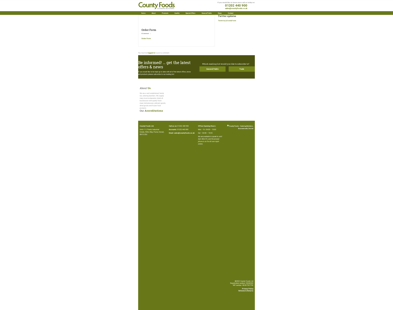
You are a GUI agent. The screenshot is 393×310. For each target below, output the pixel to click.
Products (165, 13)
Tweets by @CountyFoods (227, 20)
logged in (151, 53)
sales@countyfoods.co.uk (236, 8)
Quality (176, 13)
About (154, 13)
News (220, 13)
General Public (207, 13)
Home (143, 13)
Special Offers (190, 13)
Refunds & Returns (245, 291)
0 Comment (145, 33)
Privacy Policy (247, 289)
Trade (241, 69)
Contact (230, 13)
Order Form (146, 38)
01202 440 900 (236, 5)
